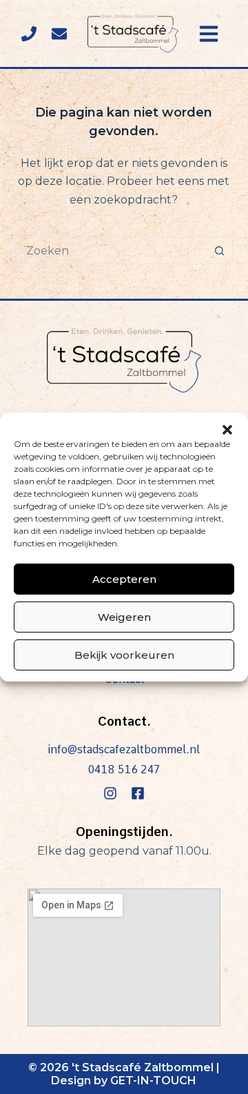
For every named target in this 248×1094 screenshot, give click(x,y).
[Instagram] (110, 793)
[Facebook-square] (138, 793)
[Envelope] (59, 34)
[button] (227, 430)
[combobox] (111, 250)
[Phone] (29, 34)
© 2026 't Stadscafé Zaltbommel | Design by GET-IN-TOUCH (124, 1074)
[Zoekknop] (219, 250)
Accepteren (124, 579)
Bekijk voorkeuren (124, 655)
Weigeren (124, 617)
